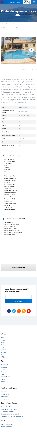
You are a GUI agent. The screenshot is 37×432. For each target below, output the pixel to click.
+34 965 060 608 (15, 2)
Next (31, 50)
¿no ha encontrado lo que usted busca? (12, 416)
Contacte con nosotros (7, 411)
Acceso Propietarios (6, 427)
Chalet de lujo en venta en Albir (10, 28)
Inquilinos (3, 392)
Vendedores (4, 396)
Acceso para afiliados (7, 424)
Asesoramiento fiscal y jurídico (9, 409)
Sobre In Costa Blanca (7, 407)
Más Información (18, 267)
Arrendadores (5, 399)
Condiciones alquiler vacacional (10, 414)
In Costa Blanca (5, 24)
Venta (14, 24)
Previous (5, 50)
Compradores (5, 394)
